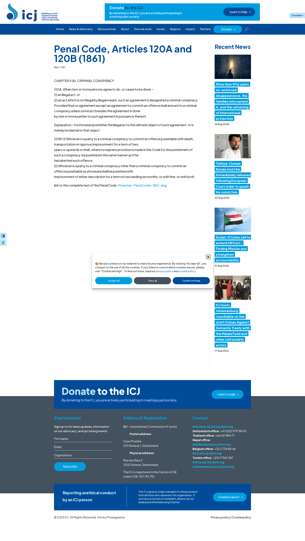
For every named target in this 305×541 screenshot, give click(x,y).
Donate (228, 29)
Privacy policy (220, 517)
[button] (208, 257)
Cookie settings (191, 280)
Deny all (152, 280)
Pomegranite (116, 517)
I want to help (238, 12)
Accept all (113, 280)
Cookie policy (241, 517)
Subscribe (70, 466)
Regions (175, 29)
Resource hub (107, 29)
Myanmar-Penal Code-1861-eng (142, 185)
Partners (205, 29)
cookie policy (187, 271)
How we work (143, 29)
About (125, 29)
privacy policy (164, 271)
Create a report (229, 497)
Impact (190, 29)
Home (60, 29)
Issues (161, 29)
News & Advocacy (81, 29)
